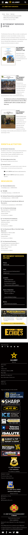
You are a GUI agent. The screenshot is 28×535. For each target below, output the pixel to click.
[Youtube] (17, 532)
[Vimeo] (13, 532)
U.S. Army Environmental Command (8, 527)
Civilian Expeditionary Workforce (16, 525)
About (7, 14)
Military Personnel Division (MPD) (11, 17)
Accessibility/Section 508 (7, 370)
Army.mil (14, 362)
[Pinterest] (11, 346)
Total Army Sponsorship (19, 522)
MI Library (3, 498)
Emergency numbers (5, 474)
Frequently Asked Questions (7, 478)
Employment (3, 364)
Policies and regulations (6, 476)
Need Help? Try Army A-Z (6, 375)
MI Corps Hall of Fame (6, 496)
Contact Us (3, 384)
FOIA (2, 366)
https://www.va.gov (5, 187)
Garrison (12, 14)
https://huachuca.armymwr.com (8, 204)
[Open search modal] (25, 2)
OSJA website (4, 232)
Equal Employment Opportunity (8, 377)
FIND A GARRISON (14, 520)
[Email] (18, 346)
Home (3, 14)
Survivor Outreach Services (7, 522)
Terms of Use (4, 368)
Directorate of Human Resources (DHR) (12, 16)
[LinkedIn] (8, 346)
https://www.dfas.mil (5, 198)
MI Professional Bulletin (6, 500)
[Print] (14, 346)
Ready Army (3, 372)
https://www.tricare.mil (6, 192)
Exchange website (5, 210)
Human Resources (5, 525)
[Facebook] (2, 346)
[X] (5, 346)
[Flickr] (10, 532)
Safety (2, 523)
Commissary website (5, 220)
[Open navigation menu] (2, 2)
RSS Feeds (3, 382)
